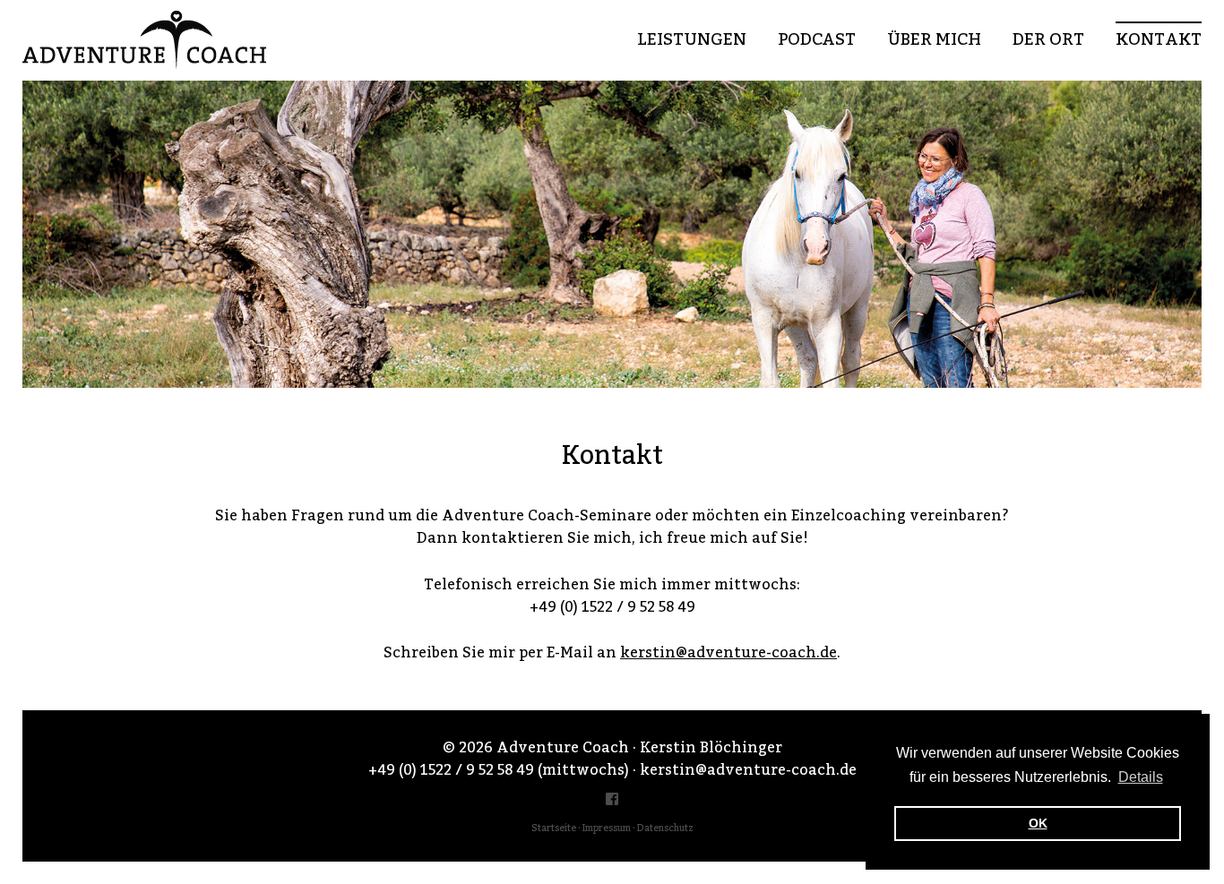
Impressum (606, 828)
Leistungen (691, 39)
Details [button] (1140, 777)
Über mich (934, 39)
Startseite (553, 828)
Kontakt (1159, 39)
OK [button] (1038, 823)
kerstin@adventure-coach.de (728, 653)
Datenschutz (665, 828)
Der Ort (1048, 39)
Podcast (817, 39)
